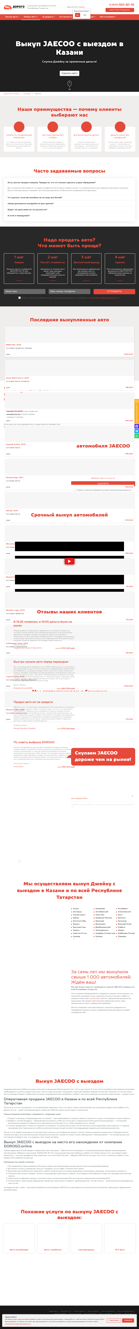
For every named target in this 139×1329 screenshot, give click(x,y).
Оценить (103, 484)
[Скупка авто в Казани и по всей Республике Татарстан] (14, 7)
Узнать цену (114, 1052)
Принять (128, 1320)
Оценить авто (69, 73)
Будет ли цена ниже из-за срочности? (27, 210)
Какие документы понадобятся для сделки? (31, 204)
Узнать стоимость (114, 855)
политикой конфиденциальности (104, 298)
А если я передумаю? (19, 216)
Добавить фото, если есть (103, 478)
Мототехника (107, 17)
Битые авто (11, 17)
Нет (85, 15)
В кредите (47, 17)
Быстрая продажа (120, 10)
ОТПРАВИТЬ (114, 292)
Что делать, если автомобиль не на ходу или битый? (35, 198)
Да (77, 15)
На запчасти (65, 17)
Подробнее (114, 1320)
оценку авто (94, 998)
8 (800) (121, 5)
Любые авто (30, 17)
